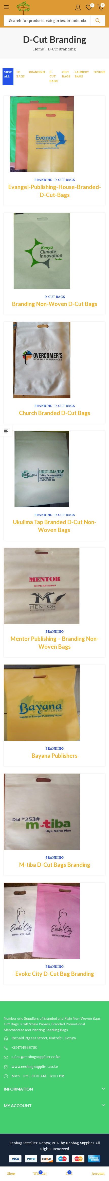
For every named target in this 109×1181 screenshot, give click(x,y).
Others (99, 72)
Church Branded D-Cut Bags (54, 412)
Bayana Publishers (54, 755)
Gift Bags (66, 74)
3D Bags (20, 74)
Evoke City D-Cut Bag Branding (54, 973)
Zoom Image (62, 134)
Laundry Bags (82, 74)
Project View (47, 134)
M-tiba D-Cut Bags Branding (54, 864)
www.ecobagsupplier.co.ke (34, 1067)
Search (97, 20)
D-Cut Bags (53, 77)
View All (8, 74)
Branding (37, 72)
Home (38, 49)
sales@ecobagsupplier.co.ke (35, 1057)
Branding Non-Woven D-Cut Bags (54, 303)
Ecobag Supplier (80, 1143)
